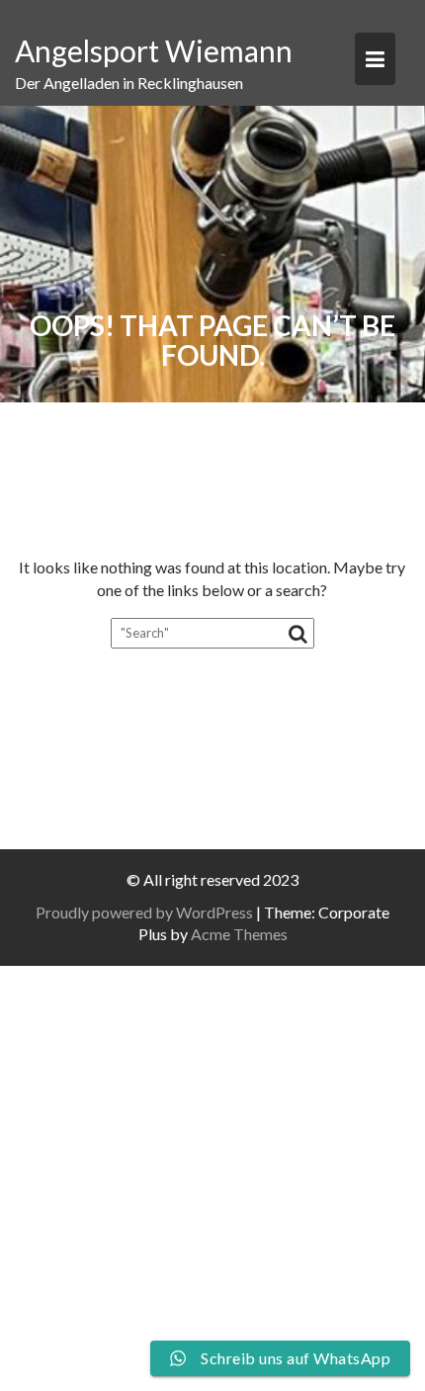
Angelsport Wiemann (154, 50)
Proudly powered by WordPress (144, 912)
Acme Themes (239, 933)
